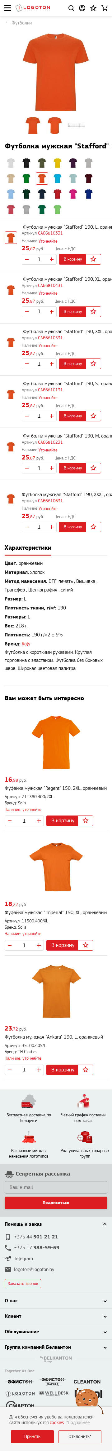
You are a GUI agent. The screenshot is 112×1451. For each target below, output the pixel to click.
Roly (26, 644)
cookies (57, 1422)
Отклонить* (79, 1436)
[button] (93, 8)
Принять (32, 1436)
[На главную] (33, 8)
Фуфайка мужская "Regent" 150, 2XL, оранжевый (56, 788)
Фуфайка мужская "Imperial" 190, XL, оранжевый (56, 912)
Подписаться (56, 1202)
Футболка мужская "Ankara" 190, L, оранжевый (54, 1037)
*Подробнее (78, 1422)
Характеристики (28, 547)
